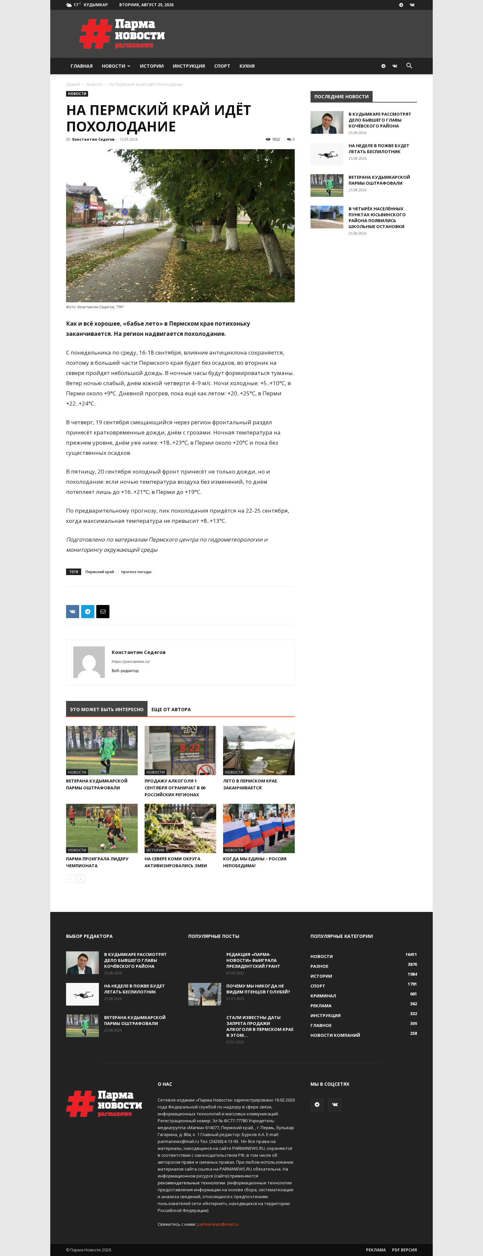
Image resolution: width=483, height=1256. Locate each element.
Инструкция (189, 66)
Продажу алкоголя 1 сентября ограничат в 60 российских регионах (175, 788)
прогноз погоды (136, 571)
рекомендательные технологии (191, 1183)
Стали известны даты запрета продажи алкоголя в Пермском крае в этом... (259, 1026)
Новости (113, 66)
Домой (73, 84)
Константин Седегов (93, 139)
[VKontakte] (412, 5)
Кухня (247, 66)
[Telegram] (401, 5)
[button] (409, 66)
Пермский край (99, 571)
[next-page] (81, 879)
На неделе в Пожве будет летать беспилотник (379, 148)
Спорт (222, 66)
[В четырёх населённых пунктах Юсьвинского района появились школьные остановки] (326, 217)
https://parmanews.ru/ (131, 661)
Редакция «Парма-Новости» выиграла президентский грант (253, 960)
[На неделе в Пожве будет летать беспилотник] (326, 154)
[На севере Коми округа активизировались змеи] (180, 828)
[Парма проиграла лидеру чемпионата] (102, 828)
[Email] (102, 611)
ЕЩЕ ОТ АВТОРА (171, 709)
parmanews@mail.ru (218, 1224)
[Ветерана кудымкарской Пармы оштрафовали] (102, 750)
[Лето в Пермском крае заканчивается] (259, 750)
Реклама (376, 1250)
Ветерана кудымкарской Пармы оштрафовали (379, 180)
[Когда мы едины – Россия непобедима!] (259, 828)
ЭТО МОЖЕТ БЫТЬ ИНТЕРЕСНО (107, 709)
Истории (152, 66)
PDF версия (404, 1250)
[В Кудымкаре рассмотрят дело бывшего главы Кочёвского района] (326, 122)
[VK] (72, 611)
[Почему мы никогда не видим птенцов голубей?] (204, 994)
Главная (82, 66)
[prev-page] (70, 879)
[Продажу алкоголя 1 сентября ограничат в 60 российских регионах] (180, 750)
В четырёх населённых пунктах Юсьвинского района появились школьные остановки (377, 217)
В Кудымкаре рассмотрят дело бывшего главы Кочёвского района (380, 120)
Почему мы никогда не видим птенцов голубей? (258, 989)
